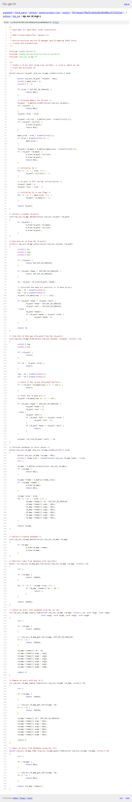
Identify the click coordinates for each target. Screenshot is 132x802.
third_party (20, 12)
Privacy (23, 798)
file (56, 22)
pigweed (7, 12)
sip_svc (16, 16)
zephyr (66, 12)
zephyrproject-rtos (49, 12)
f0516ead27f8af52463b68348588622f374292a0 (97, 12)
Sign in (126, 4)
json (127, 798)
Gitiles (15, 798)
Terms (29, 798)
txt (121, 798)
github (33, 12)
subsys (6, 16)
